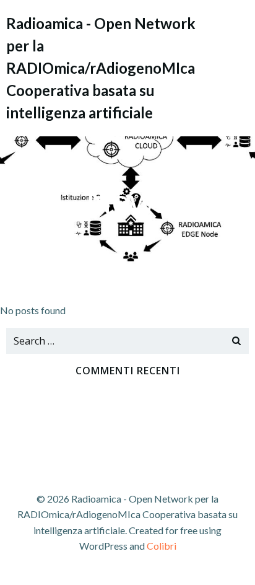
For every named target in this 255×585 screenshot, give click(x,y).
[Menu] (238, 67)
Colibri (161, 546)
